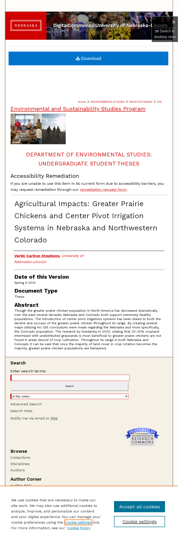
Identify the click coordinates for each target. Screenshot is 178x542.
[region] (89, 514)
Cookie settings (78, 522)
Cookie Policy (78, 528)
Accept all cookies (139, 506)
